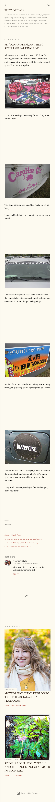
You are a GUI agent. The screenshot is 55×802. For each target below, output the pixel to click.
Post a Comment (18, 705)
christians (15, 539)
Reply (16, 574)
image (38, 539)
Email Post (16, 535)
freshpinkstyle (20, 561)
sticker (29, 547)
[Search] (48, 4)
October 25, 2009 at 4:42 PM (26, 563)
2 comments (16, 775)
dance (22, 539)
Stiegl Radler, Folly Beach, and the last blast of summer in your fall (27, 766)
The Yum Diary (14, 10)
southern (22, 547)
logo (18, 543)
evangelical (30, 539)
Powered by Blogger (29, 793)
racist (23, 543)
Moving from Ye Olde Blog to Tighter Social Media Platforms (27, 696)
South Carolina (11, 547)
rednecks (31, 543)
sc (36, 543)
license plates (10, 543)
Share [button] (7, 535)
